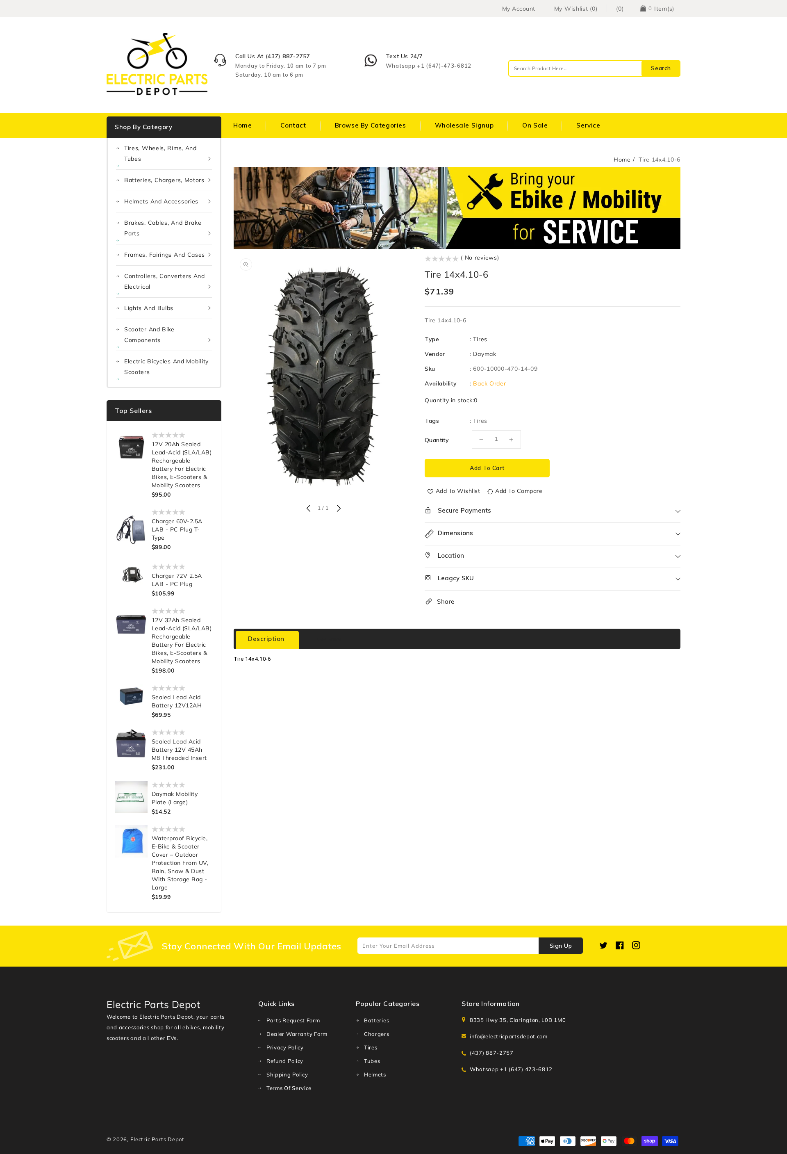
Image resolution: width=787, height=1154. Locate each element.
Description (266, 639)
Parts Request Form (293, 1020)
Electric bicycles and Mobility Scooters (166, 367)
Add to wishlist (458, 491)
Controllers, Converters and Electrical (164, 281)
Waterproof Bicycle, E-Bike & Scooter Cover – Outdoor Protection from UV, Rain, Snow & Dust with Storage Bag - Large (180, 863)
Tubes (372, 1061)
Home (622, 159)
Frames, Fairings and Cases (164, 254)
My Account (518, 8)
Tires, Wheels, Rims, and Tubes (160, 153)
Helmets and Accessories (161, 201)
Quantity (437, 440)
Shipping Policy (287, 1074)
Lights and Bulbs (148, 308)
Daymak (484, 354)
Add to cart (487, 468)
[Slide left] (308, 509)
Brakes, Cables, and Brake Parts (163, 228)
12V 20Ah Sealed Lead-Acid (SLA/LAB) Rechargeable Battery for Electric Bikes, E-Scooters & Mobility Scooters (182, 464)
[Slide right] (338, 509)
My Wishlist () (576, 8)
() (619, 8)
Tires (480, 339)
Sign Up (561, 945)
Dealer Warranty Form (297, 1034)
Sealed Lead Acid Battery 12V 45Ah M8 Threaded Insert (179, 750)
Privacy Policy (285, 1047)
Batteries (376, 1020)
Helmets (375, 1074)
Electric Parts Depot (157, 1139)
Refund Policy (284, 1061)
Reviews (328, 639)
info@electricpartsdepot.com (509, 1036)
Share (446, 601)
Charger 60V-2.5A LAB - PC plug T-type (177, 529)
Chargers (376, 1034)
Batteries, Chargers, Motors (164, 180)
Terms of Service (289, 1088)
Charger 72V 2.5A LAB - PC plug (177, 580)
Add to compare (518, 491)
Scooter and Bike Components (149, 335)
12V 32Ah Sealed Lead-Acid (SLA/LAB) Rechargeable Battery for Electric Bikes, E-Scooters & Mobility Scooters (182, 640)
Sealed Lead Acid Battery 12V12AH (177, 701)
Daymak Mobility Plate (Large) (175, 798)
